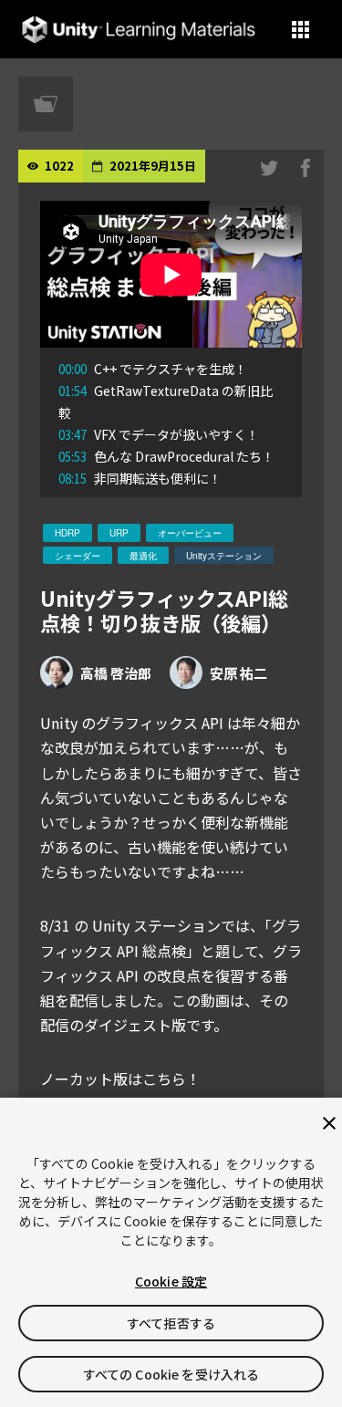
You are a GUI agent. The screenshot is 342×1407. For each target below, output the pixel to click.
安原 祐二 (238, 673)
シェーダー (77, 555)
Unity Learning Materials (138, 30)
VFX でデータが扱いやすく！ (158, 434)
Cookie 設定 (171, 1281)
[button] (300, 29)
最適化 (143, 555)
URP (119, 532)
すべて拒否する (171, 1323)
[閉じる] (329, 1123)
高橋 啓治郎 (115, 673)
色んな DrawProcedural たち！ (166, 456)
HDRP (67, 532)
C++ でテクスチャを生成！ (152, 369)
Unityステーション (224, 555)
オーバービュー (190, 532)
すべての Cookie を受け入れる (171, 1374)
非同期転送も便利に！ (140, 478)
